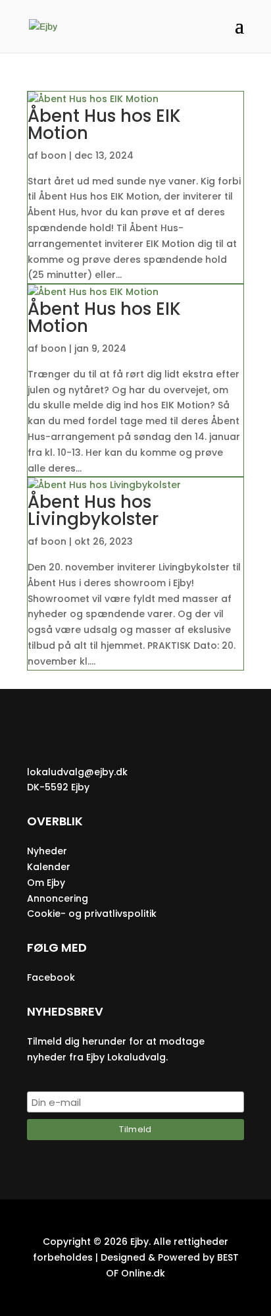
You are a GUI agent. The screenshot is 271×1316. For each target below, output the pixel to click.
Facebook (51, 977)
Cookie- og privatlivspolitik (92, 913)
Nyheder (47, 851)
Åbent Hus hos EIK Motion (104, 124)
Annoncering (57, 898)
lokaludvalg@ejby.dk (77, 772)
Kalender (48, 866)
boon (53, 155)
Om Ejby (46, 882)
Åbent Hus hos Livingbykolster (93, 510)
